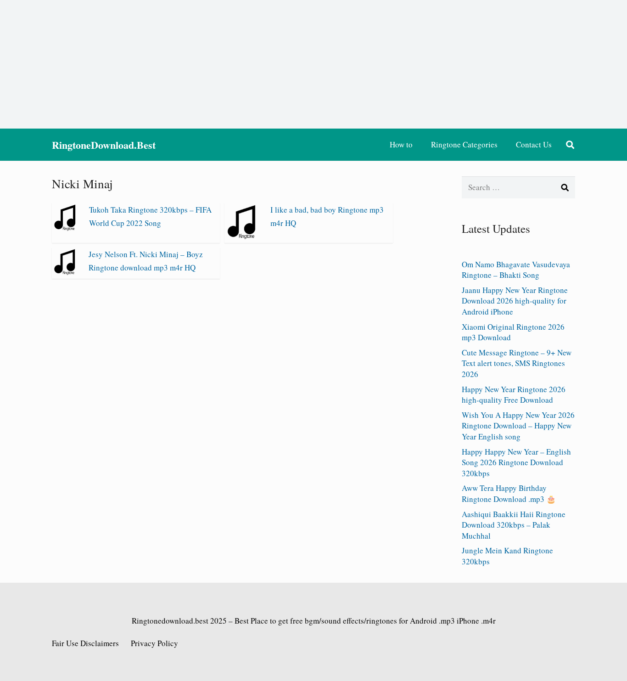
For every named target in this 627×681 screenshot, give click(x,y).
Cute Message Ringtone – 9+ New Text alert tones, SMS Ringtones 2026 (516, 363)
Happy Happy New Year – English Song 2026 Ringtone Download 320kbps (516, 462)
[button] (570, 144)
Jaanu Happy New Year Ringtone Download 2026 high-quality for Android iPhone (515, 301)
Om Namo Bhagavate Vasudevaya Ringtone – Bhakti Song (516, 270)
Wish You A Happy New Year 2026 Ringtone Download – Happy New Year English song (518, 426)
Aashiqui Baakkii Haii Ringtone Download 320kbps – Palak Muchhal (513, 525)
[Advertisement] (313, 64)
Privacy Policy (154, 643)
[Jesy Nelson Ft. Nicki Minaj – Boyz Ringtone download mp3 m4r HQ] (65, 272)
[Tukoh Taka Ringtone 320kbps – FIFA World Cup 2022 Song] (66, 228)
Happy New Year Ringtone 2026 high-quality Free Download (513, 394)
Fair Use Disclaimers (85, 643)
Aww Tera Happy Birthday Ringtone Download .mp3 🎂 (509, 493)
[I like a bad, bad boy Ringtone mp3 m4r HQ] (242, 236)
